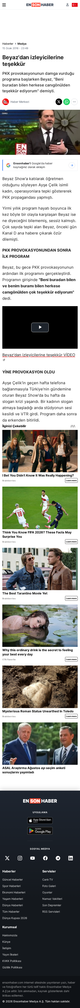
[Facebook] (45, 858)
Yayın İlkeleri (10, 954)
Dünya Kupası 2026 (14, 918)
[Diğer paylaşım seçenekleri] (74, 101)
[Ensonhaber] (40, 5)
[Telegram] (57, 858)
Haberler (7, 43)
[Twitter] (7, 858)
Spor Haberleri (11, 886)
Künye (6, 941)
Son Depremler (51, 905)
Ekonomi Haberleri (13, 892)
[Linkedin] (70, 858)
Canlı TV (47, 879)
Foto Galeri (49, 886)
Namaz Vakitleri (52, 898)
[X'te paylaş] (59, 101)
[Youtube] (32, 858)
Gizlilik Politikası (12, 967)
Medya (21, 43)
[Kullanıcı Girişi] (67, 4)
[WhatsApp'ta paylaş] (66, 101)
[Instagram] (20, 858)
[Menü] (4, 5)
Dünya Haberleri (12, 905)
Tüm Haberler (10, 911)
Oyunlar (47, 892)
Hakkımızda (9, 935)
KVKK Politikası (11, 961)
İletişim (6, 948)
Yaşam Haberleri (12, 898)
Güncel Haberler (12, 879)
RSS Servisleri (51, 911)
